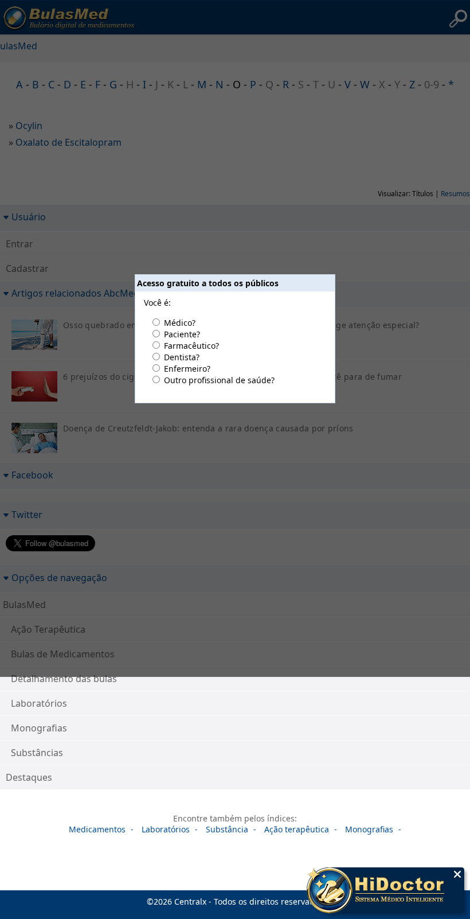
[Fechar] (457, 874)
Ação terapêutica (296, 829)
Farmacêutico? (191, 345)
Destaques (29, 777)
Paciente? (182, 334)
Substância (227, 829)
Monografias (39, 728)
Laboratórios (39, 703)
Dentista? (181, 357)
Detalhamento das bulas (64, 678)
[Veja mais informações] (385, 891)
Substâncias (37, 752)
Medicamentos (97, 829)
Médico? (179, 322)
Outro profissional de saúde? (219, 380)
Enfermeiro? (187, 368)
